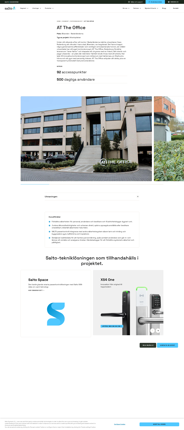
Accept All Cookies (159, 424)
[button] (152, 330)
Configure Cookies (119, 424)
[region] (92, 424)
